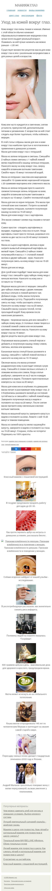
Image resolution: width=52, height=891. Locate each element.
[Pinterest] (26, 449)
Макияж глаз (26, 5)
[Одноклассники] (36, 449)
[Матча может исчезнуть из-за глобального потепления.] (26, 690)
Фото (39, 15)
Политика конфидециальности (14, 884)
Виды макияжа (36, 10)
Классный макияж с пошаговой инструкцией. (25, 864)
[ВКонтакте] (16, 449)
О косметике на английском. (17, 859)
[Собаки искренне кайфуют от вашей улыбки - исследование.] (26, 573)
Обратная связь (9, 888)
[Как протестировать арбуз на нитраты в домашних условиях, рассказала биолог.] (26, 528)
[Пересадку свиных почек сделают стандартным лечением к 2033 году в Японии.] (26, 752)
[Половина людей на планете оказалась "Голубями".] (26, 632)
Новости (22, 10)
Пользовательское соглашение (21, 881)
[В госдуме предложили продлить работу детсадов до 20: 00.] (26, 499)
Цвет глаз (14, 15)
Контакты (7, 881)
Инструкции (27, 15)
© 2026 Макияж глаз (10, 877)
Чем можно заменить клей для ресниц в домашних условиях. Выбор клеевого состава (23, 814)
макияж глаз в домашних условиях (21, 441)
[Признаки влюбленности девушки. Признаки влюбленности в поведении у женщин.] (26, 544)
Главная (11, 10)
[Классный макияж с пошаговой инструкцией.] (26, 473)
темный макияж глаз (12, 444)
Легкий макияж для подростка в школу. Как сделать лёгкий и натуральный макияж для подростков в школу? (24, 851)
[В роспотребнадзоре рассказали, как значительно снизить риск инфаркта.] (26, 603)
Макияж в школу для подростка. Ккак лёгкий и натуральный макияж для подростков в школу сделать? (25, 832)
